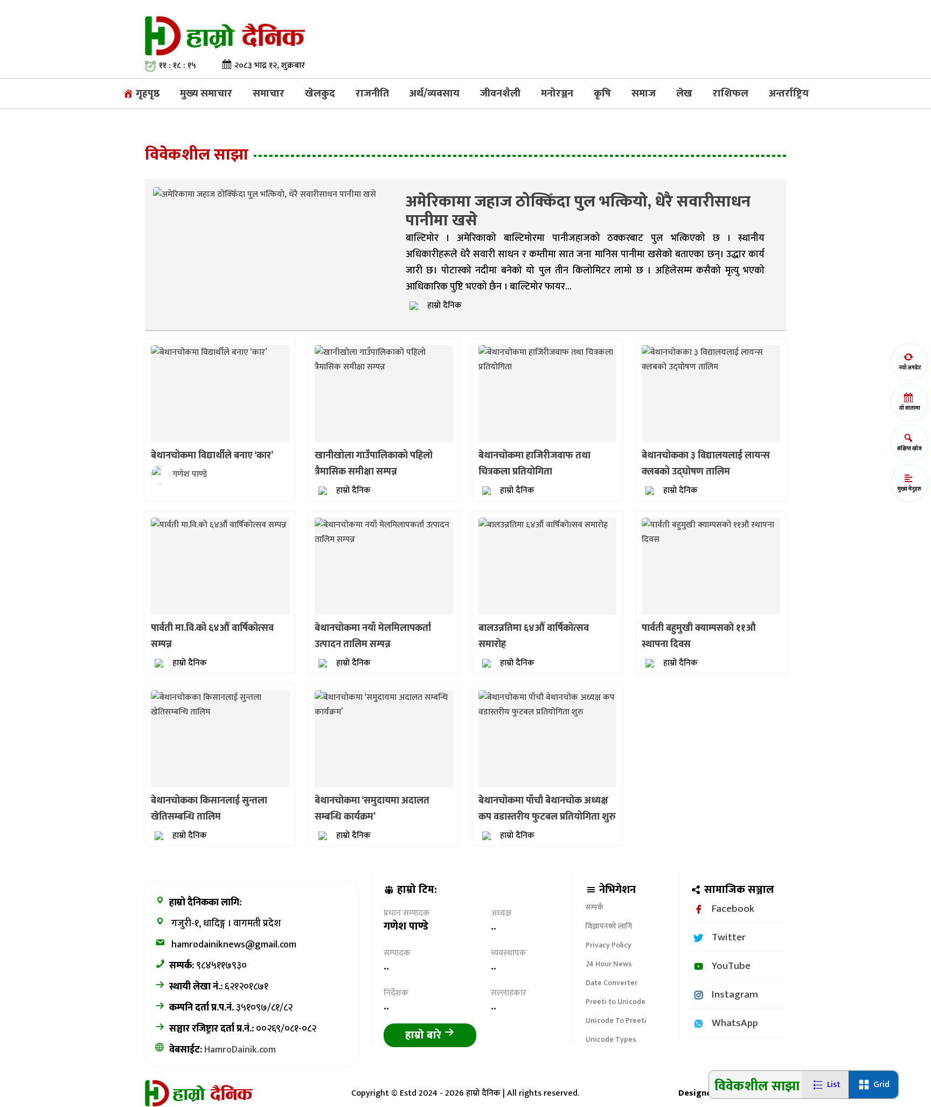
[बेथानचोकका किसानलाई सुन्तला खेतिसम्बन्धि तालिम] (220, 704)
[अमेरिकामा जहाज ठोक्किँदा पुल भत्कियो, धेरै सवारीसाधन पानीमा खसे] (264, 194)
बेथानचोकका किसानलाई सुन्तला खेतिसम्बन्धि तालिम (209, 809)
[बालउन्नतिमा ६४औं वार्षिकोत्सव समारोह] (543, 524)
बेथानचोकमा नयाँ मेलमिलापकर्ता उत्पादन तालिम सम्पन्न (373, 636)
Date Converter (611, 983)
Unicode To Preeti (616, 1020)
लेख (684, 93)
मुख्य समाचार (206, 93)
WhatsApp (735, 1023)
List (833, 1084)
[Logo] (225, 35)
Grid (881, 1084)
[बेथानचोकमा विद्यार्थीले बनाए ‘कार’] (209, 352)
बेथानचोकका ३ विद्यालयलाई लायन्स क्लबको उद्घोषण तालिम (706, 464)
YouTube (731, 965)
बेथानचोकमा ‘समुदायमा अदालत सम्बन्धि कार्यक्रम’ (372, 809)
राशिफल (730, 93)
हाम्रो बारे (424, 1035)
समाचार (268, 93)
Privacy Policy (608, 945)
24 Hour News (609, 964)
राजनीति (372, 93)
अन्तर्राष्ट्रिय (789, 93)
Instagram (735, 994)
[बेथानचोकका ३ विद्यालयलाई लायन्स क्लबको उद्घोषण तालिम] (711, 359)
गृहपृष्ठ (146, 93)
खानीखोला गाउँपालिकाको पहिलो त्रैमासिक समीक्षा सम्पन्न (374, 464)
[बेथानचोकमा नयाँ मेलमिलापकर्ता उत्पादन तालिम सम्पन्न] (384, 532)
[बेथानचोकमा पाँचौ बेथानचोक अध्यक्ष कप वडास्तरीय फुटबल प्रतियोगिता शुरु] (547, 704)
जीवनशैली (500, 93)
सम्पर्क (594, 907)
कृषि (602, 93)
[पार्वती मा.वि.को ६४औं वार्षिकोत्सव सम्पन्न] (219, 524)
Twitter (729, 937)
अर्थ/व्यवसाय (434, 93)
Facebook (733, 908)
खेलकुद (320, 93)
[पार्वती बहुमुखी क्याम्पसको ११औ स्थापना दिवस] (711, 532)
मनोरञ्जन (557, 93)
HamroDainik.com (240, 1050)
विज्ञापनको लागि (609, 926)
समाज (643, 93)
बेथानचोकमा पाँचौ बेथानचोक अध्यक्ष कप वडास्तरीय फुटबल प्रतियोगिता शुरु (547, 809)
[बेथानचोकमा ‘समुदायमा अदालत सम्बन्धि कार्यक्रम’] (384, 704)
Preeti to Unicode (615, 1001)
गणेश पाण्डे (189, 474)
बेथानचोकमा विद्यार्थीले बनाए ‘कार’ (212, 456)
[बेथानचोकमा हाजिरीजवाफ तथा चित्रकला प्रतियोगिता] (547, 359)
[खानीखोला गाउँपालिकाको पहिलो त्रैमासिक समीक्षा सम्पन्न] (384, 359)
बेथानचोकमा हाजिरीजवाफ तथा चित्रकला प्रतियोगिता (534, 464)
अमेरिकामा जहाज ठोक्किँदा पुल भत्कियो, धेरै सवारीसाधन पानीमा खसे (578, 211)
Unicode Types (611, 1039)
